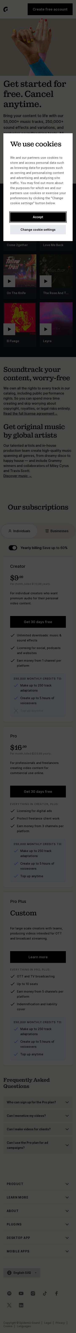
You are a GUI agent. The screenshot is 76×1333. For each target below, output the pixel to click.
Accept (38, 217)
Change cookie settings (38, 229)
